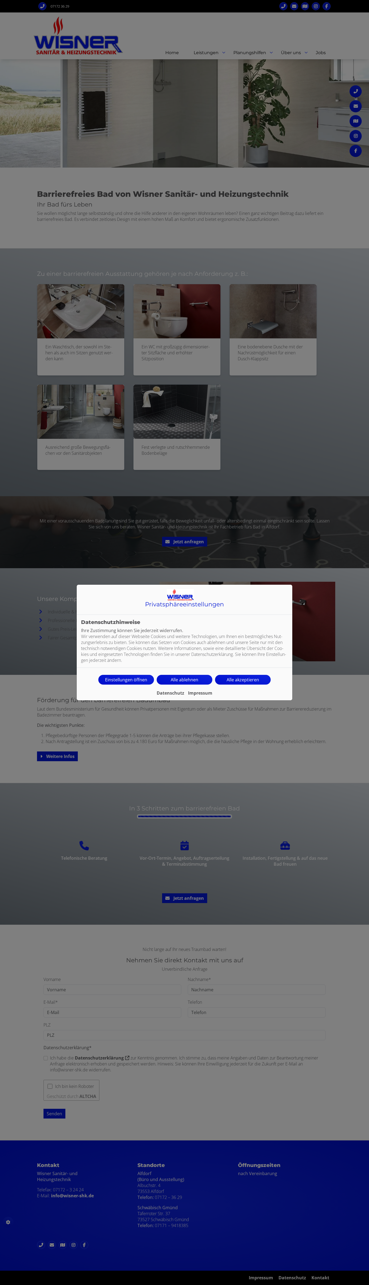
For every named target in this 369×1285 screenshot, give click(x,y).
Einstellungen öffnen (126, 680)
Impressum (200, 693)
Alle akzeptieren (243, 680)
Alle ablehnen (184, 680)
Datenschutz (170, 693)
